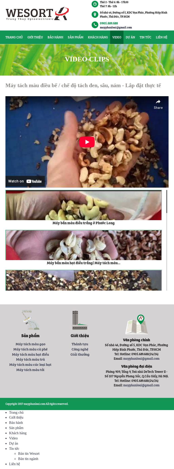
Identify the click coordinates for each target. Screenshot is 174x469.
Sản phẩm (75, 37)
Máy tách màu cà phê (30, 348)
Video (116, 37)
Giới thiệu (35, 37)
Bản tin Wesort (28, 453)
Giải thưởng (79, 354)
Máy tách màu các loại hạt (30, 364)
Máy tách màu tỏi (30, 369)
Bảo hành (55, 37)
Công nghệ (80, 348)
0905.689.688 (109, 23)
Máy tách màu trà (30, 359)
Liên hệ (161, 37)
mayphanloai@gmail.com (116, 27)
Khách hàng (98, 37)
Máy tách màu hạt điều (30, 354)
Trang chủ (14, 37)
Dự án (130, 37)
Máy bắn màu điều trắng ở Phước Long (84, 222)
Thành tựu (80, 343)
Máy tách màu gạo (30, 343)
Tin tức (145, 37)
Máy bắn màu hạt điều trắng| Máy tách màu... (83, 262)
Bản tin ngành (28, 459)
